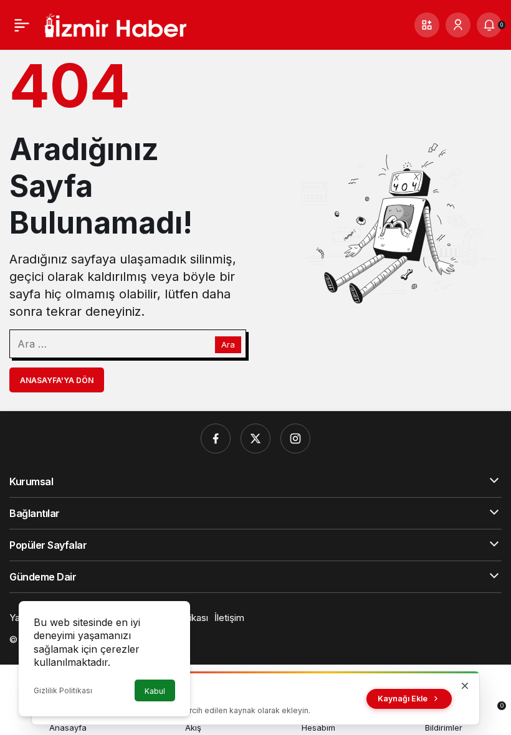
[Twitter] (255, 438)
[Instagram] (295, 438)
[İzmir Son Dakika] (115, 23)
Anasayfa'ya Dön (56, 380)
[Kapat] (465, 686)
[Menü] (21, 24)
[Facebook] (216, 438)
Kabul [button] (155, 691)
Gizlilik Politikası (63, 690)
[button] (426, 24)
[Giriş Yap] (458, 24)
